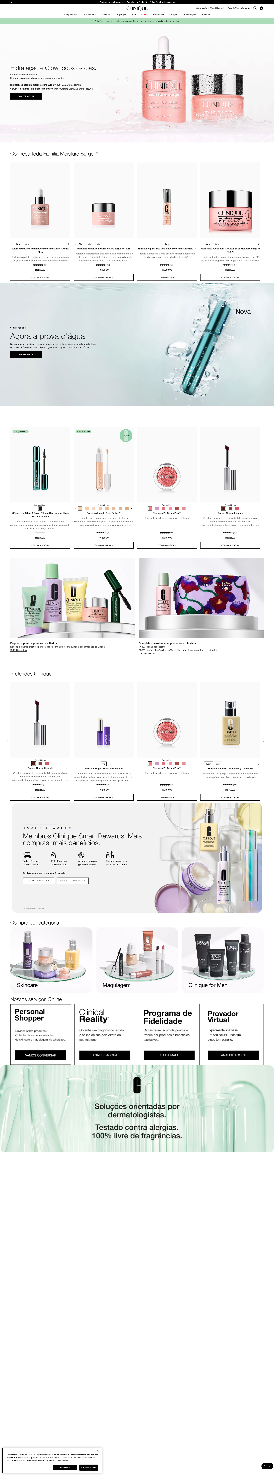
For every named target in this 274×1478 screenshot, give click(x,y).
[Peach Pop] (150, 508)
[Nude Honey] (230, 508)
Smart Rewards (217, 8)
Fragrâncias (158, 14)
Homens (206, 14)
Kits (134, 14)
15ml (81, 244)
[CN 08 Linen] (80, 508)
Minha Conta (201, 8)
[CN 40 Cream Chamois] (113, 508)
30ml (18, 244)
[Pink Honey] (237, 508)
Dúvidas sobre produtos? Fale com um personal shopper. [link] (135, 2)
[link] (40, 200)
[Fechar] (97, 1451)
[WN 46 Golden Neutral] (107, 508)
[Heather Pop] (184, 508)
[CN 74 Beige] (127, 508)
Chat (265, 1466)
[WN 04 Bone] (93, 508)
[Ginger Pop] (163, 508)
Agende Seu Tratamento (239, 8)
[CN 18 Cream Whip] (87, 508)
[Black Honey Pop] (177, 508)
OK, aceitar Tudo (88, 1467)
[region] (52, 1460)
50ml (27, 244)
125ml (208, 764)
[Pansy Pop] (157, 508)
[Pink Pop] (170, 508)
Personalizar (65, 1467)
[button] (262, 8)
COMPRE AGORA (40, 277)
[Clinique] (137, 9)
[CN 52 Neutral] (120, 508)
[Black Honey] (223, 508)
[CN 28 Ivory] (100, 508)
